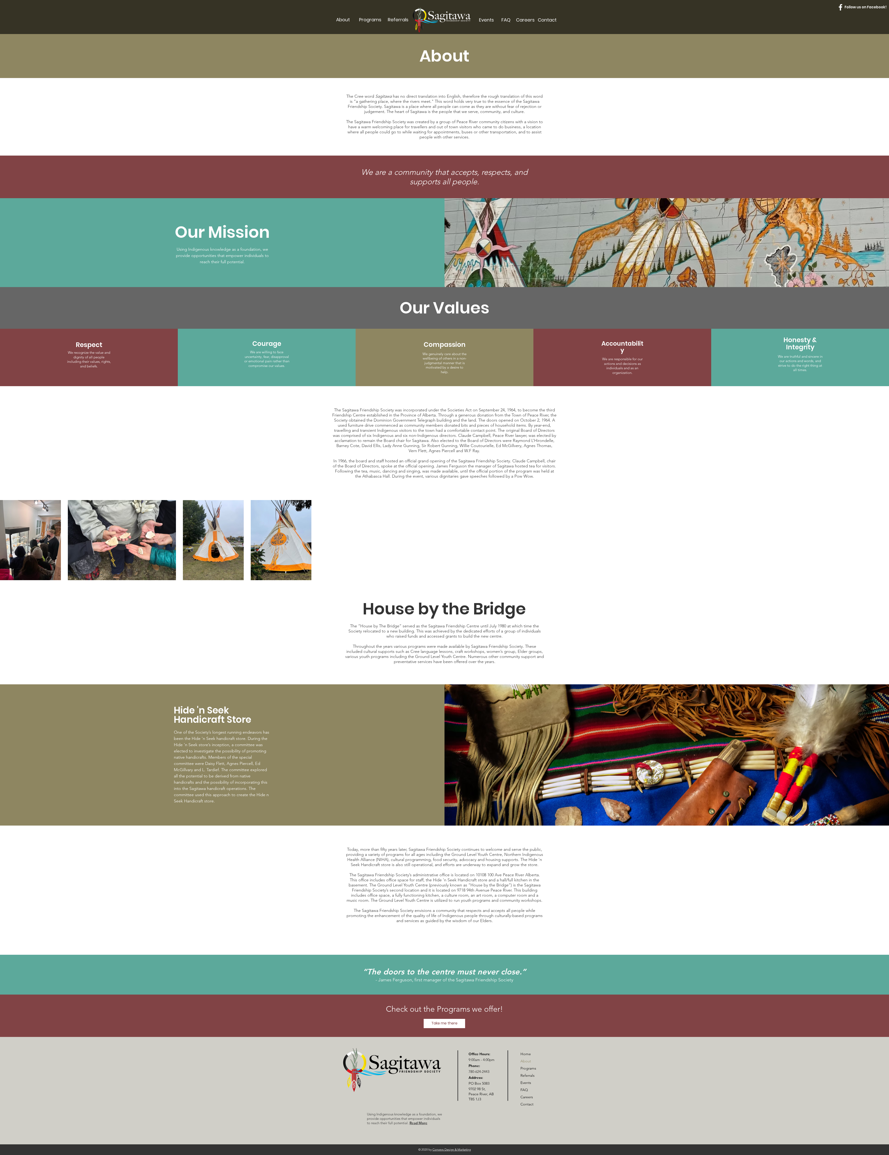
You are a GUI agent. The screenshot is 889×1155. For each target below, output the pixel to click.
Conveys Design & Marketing (451, 1149)
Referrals (527, 1075)
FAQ (524, 1090)
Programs (528, 1068)
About (525, 1061)
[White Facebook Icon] (840, 7)
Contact (526, 1104)
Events (525, 1082)
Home (525, 1054)
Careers (526, 1097)
